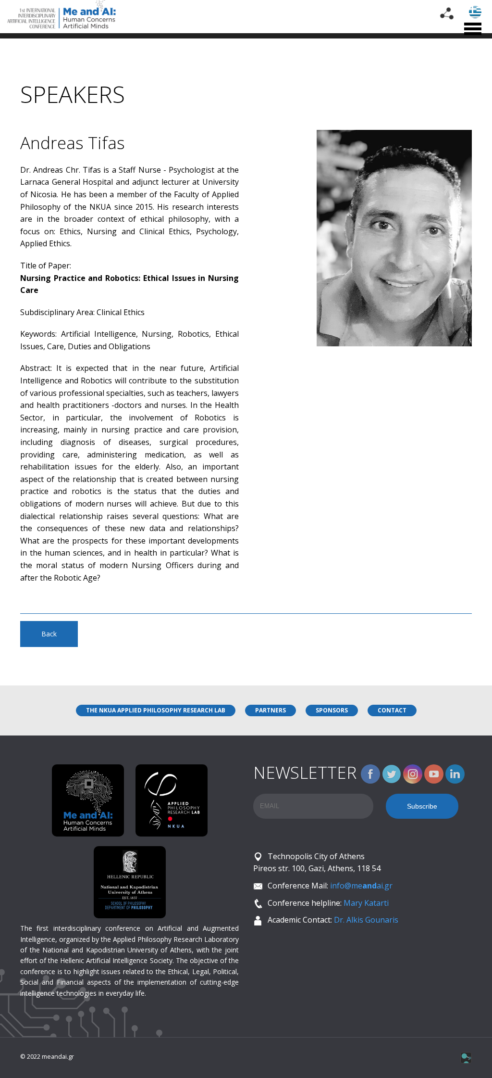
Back (49, 633)
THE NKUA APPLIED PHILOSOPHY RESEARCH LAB (155, 710)
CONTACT (392, 710)
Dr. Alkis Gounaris (366, 919)
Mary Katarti (366, 903)
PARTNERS (270, 710)
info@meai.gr (361, 885)
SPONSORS (332, 710)
